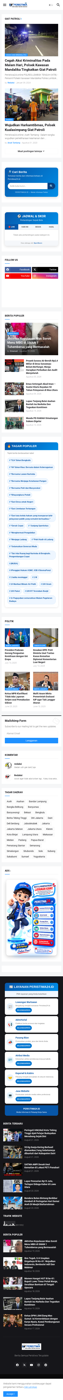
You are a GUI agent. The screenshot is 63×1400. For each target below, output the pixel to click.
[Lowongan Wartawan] (43, 907)
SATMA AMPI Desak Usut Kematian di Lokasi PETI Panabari (41, 1166)
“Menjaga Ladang (19, 539)
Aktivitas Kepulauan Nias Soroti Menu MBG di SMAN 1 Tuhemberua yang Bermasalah (40, 1244)
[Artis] (18, 295)
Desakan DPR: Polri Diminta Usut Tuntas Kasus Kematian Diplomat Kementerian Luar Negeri (44, 656)
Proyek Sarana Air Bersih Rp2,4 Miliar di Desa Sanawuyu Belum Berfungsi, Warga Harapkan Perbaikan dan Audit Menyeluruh (42, 366)
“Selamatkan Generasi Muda (24, 546)
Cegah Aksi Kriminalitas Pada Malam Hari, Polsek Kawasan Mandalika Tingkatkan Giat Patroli (31, 65)
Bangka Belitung (15, 807)
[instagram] (38, 1365)
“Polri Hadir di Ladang (43, 539)
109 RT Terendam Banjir (37, 591)
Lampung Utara (30, 834)
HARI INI (24, 227)
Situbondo (28, 851)
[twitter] (24, 1365)
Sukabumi (12, 856)
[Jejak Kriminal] (18, 301)
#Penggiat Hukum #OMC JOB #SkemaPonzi (31, 570)
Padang (22, 840)
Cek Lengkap (30, 1387)
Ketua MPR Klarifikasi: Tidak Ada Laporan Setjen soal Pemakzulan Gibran (17, 698)
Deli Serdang (13, 823)
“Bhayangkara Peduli (20, 495)
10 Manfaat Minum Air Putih (23, 584)
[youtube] (31, 1365)
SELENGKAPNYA (23, 1010)
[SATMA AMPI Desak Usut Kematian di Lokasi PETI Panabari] (12, 1169)
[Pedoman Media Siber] (45, 282)
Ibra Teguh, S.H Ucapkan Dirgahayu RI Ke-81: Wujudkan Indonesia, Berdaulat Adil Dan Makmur (39, 1263)
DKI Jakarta (37, 818)
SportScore (38, 243)
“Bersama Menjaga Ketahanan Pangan (28, 481)
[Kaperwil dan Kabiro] (43, 931)
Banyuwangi (13, 812)
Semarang (35, 845)
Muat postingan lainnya (30, 151)
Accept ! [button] (10, 1394)
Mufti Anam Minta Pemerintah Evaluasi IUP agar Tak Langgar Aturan (44, 698)
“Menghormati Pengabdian (23, 533)
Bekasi (27, 812)
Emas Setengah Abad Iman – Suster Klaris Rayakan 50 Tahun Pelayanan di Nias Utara (42, 387)
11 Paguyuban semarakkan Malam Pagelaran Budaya (30, 599)
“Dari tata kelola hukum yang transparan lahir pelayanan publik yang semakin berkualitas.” (30, 517)
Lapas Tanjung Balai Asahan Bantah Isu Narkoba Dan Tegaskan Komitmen (40, 404)
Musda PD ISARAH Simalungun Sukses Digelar (42, 420)
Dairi (50, 818)
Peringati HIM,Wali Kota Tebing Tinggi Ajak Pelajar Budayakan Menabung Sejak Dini (40, 1133)
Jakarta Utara (34, 829)
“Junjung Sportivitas (39, 526)
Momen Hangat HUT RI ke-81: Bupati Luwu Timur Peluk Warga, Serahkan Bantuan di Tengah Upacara (41, 1283)
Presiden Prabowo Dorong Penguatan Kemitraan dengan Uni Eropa (16, 655)
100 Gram (46, 584)
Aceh (9, 801)
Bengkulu (40, 812)
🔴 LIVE (11, 227)
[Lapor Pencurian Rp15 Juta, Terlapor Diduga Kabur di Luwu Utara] (12, 1186)
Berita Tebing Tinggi (16, 818)
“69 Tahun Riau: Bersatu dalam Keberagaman (32, 467)
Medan (10, 840)
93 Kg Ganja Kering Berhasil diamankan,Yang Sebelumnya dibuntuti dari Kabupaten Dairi (39, 1150)
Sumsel (25, 856)
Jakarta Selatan (15, 829)
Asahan (20, 801)
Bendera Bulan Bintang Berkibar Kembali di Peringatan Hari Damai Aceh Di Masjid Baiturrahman (41, 1201)
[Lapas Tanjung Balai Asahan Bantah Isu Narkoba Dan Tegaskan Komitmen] (14, 406)
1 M (35, 577)
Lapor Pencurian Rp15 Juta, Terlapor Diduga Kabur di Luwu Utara (40, 1184)
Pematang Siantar (16, 845)
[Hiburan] (45, 288)
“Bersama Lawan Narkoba (23, 474)
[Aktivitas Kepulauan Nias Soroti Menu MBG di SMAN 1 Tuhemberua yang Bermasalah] (12, 1246)
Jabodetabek (30, 823)
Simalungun (13, 851)
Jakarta (46, 823)
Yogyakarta (39, 856)
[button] (4, 5)
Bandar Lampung (38, 801)
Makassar (48, 834)
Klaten (49, 829)
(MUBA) (14, 563)
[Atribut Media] (43, 925)
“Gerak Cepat (17, 526)
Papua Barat (37, 840)
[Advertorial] (43, 913)
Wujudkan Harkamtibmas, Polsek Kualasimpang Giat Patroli (30, 127)
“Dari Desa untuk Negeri (22, 502)
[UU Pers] (18, 282)
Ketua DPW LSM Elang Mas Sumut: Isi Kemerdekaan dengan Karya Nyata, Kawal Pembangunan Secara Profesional (42, 1320)
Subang (51, 851)
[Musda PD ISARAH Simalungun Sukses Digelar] (14, 423)
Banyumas (33, 807)
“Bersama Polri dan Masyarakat (25, 488)
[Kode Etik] (18, 288)
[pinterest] (45, 1365)
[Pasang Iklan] (43, 919)
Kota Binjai (12, 834)
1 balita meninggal (19, 577)
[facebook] (17, 1365)
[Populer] (45, 295)
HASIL (51, 227)
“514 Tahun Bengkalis (21, 460)
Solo (40, 851)
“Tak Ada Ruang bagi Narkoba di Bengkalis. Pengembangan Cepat (30, 555)
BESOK (38, 227)
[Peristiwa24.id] (43, 937)
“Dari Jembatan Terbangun (23, 509)
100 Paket (15, 591)
